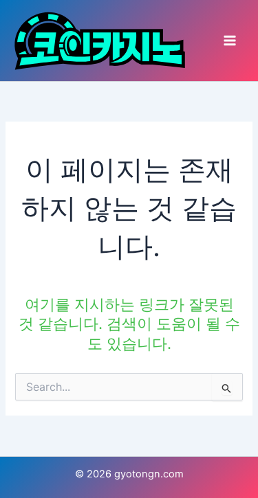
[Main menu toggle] (229, 40)
